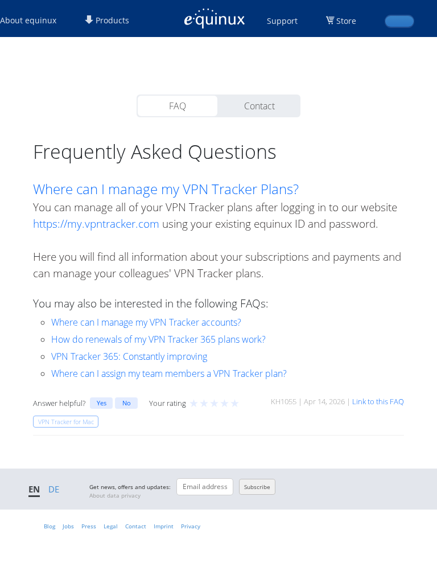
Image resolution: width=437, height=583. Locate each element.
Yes (101, 403)
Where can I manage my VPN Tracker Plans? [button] (166, 189)
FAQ (177, 106)
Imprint (164, 526)
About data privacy (115, 495)
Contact (259, 106)
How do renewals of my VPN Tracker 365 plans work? (158, 339)
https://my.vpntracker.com (96, 223)
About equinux (28, 20)
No (126, 403)
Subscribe (257, 487)
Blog (49, 526)
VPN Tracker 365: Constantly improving (129, 356)
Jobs (68, 526)
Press (88, 526)
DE (53, 489)
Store (346, 20)
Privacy (190, 526)
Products (111, 20)
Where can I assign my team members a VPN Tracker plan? (169, 373)
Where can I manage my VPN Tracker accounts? (146, 322)
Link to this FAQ (378, 401)
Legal (111, 526)
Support (282, 20)
